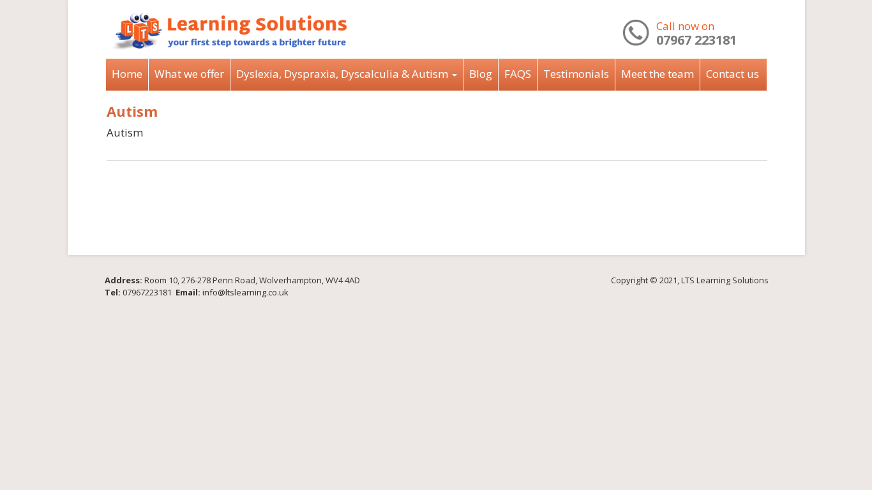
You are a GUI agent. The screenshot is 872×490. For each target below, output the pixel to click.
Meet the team (657, 73)
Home (127, 73)
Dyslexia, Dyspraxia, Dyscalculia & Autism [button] (343, 73)
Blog (480, 73)
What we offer (189, 73)
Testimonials (576, 73)
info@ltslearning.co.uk (245, 292)
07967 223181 (696, 39)
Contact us (732, 73)
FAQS (517, 73)
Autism (132, 111)
